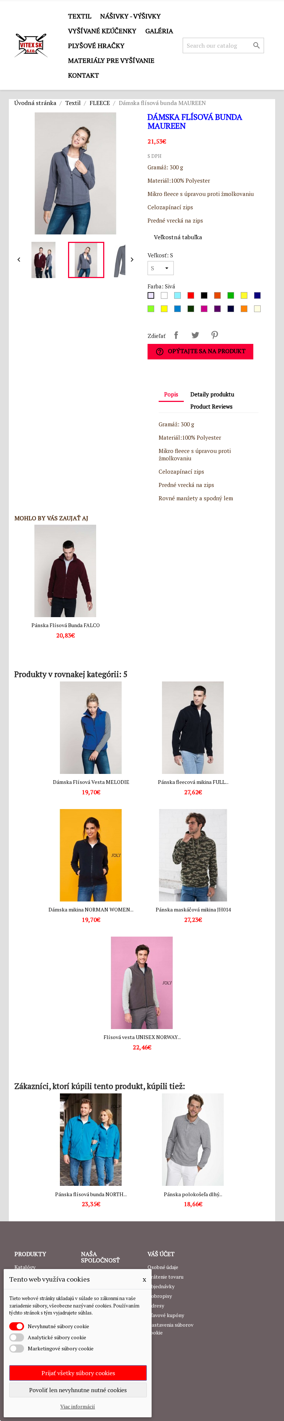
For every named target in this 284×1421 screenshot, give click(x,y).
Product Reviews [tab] (211, 406)
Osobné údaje (163, 1267)
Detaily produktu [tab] (212, 394)
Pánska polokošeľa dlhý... (193, 1194)
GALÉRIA (159, 30)
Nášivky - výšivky (130, 15)
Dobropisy (160, 1295)
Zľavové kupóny (166, 1315)
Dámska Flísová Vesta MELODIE (91, 781)
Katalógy (25, 1267)
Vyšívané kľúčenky (102, 30)
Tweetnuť (195, 335)
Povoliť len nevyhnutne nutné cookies (78, 1390)
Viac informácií (77, 1406)
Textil (79, 15)
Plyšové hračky (96, 45)
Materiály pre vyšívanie (111, 60)
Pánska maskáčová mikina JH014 (193, 909)
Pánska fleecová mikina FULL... (193, 781)
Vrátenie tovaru (165, 1276)
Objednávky (161, 1286)
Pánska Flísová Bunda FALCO (65, 625)
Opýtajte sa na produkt (200, 351)
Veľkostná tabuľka (178, 237)
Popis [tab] (171, 394)
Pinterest (214, 335)
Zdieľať (176, 335)
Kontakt (83, 75)
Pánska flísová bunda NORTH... (91, 1194)
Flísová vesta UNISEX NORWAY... (142, 1037)
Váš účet (161, 1254)
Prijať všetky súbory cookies (78, 1373)
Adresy (156, 1305)
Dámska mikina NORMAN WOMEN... (90, 909)
